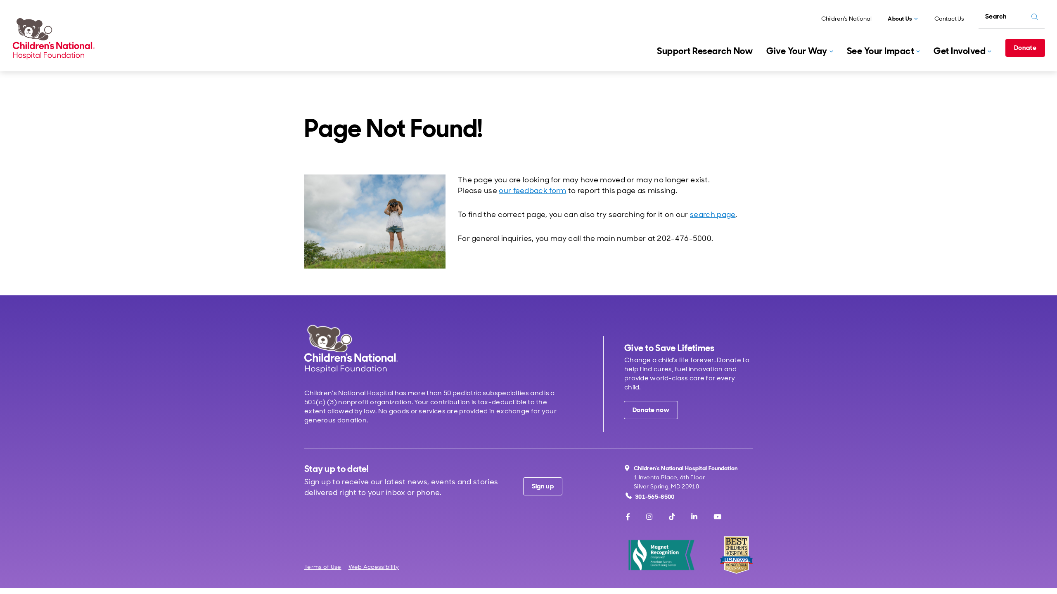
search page (712, 214)
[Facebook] (628, 517)
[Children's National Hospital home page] (351, 348)
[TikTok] (672, 517)
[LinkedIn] (694, 517)
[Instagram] (649, 517)
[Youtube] (717, 517)
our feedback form (532, 191)
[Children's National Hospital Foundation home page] (55, 39)
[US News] (736, 555)
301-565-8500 (655, 496)
